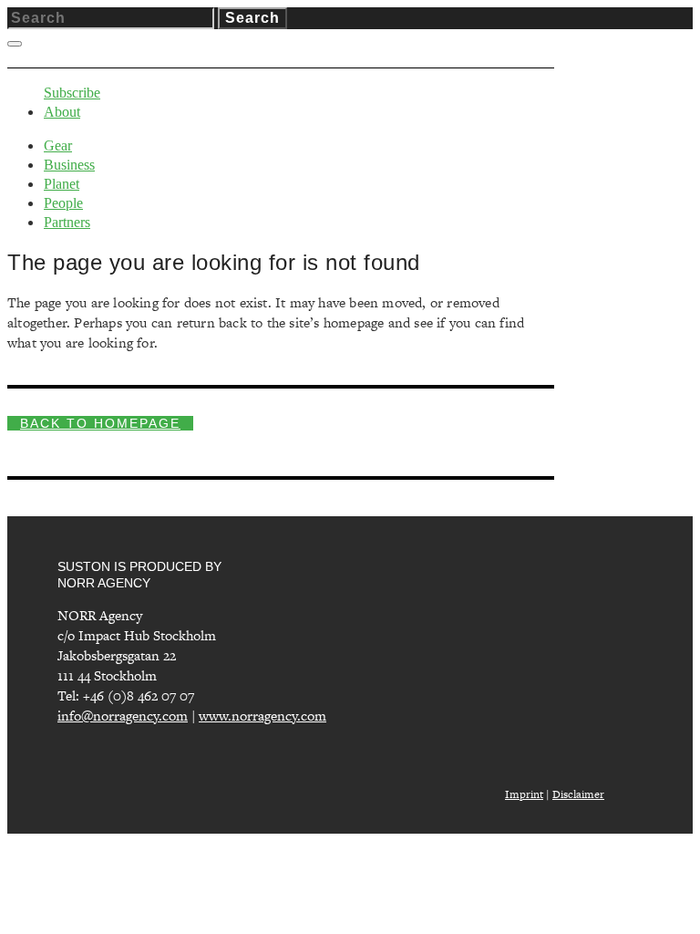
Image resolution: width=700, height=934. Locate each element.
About (62, 111)
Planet (61, 184)
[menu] (14, 44)
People (63, 203)
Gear (58, 145)
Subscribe (72, 92)
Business (69, 164)
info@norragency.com (122, 715)
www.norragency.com (262, 715)
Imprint (524, 794)
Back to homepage (100, 423)
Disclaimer (578, 794)
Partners (67, 222)
